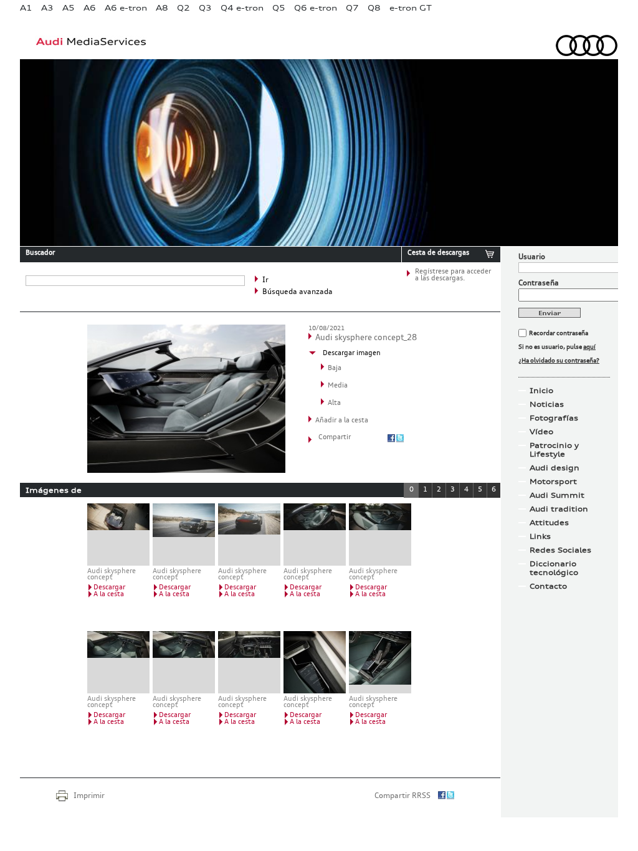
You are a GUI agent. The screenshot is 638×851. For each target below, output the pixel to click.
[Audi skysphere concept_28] (186, 470)
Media (338, 386)
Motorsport (553, 481)
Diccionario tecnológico (554, 568)
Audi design (554, 468)
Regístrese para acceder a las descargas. (453, 275)
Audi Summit (557, 495)
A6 (89, 7)
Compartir (334, 437)
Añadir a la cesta (341, 420)
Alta (334, 403)
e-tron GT (410, 7)
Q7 (352, 7)
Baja (334, 368)
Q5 (278, 7)
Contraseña (538, 283)
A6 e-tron (126, 7)
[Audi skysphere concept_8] (249, 662)
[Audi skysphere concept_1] (118, 534)
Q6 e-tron (315, 7)
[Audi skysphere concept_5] (380, 534)
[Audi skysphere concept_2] (184, 534)
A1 (26, 7)
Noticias (547, 404)
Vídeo (541, 431)
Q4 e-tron (242, 7)
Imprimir (89, 796)
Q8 (374, 7)
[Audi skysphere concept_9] (314, 662)
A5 (68, 7)
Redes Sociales (560, 550)
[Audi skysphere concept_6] (118, 662)
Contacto (548, 586)
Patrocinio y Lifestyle (554, 450)
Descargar (109, 587)
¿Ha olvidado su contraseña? (558, 361)
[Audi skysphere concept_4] (314, 534)
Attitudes (549, 522)
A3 (47, 7)
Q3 (205, 7)
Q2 (183, 7)
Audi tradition (559, 509)
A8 (162, 7)
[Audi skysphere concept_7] (184, 662)
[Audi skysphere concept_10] (380, 662)
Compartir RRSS (402, 796)
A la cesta (108, 594)
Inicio (541, 390)
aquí (589, 347)
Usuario (531, 257)
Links (540, 536)
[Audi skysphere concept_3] (249, 534)
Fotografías (554, 418)
